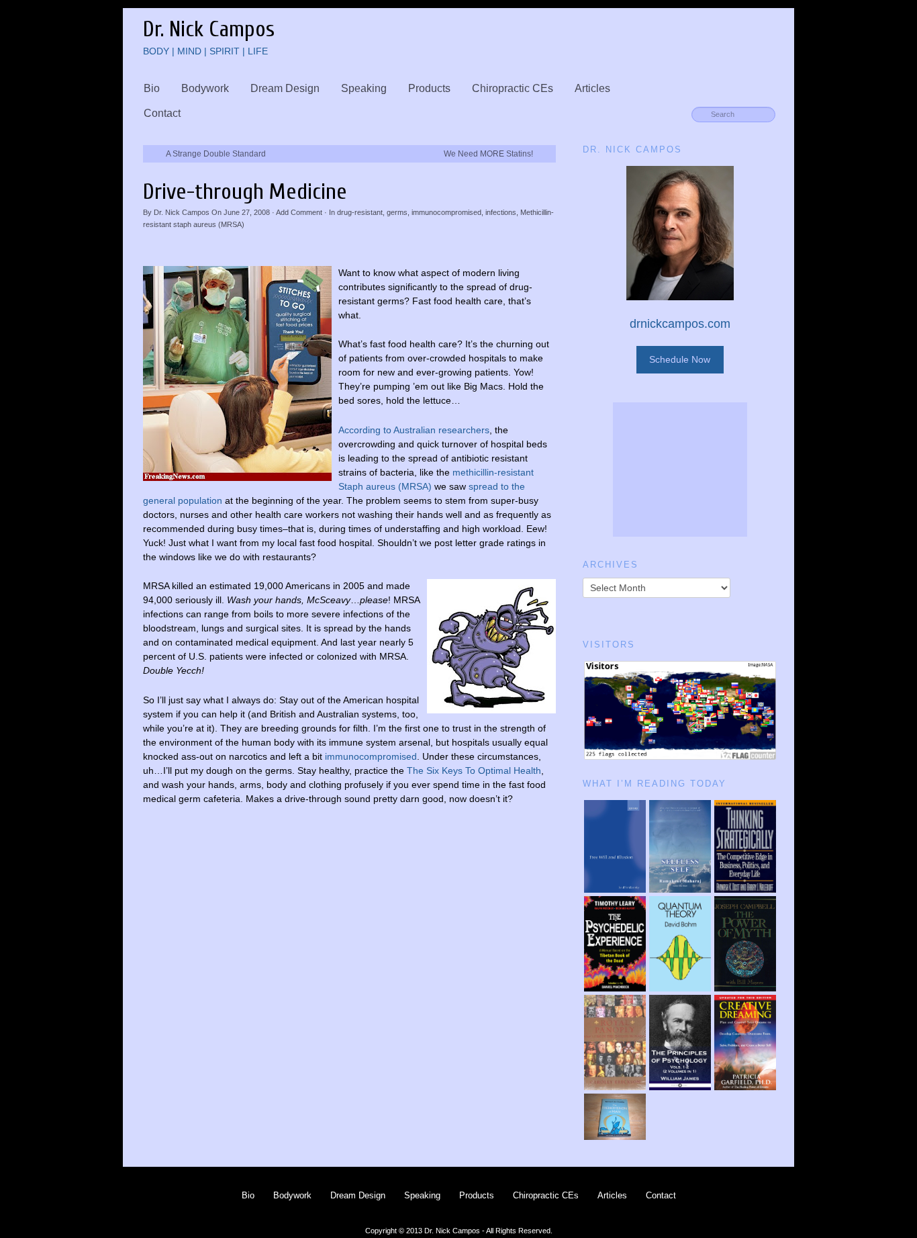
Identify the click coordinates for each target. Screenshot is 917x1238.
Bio (152, 88)
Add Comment (299, 212)
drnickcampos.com (680, 323)
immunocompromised (446, 212)
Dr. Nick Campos (181, 212)
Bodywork (205, 88)
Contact (162, 113)
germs (397, 212)
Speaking (364, 88)
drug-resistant (360, 212)
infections (500, 212)
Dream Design (285, 88)
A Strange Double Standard (216, 154)
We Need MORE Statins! (488, 154)
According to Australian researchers (413, 430)
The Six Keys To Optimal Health (474, 770)
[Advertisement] (680, 469)
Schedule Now (679, 359)
